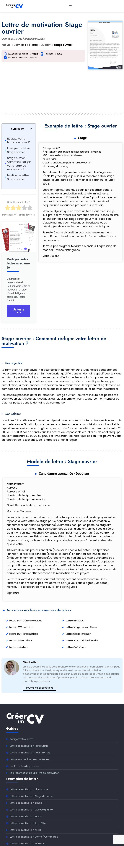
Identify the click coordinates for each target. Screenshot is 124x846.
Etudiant (46, 45)
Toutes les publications (39, 687)
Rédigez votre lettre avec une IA (18, 140)
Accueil (6, 45)
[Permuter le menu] (70, 6)
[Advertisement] (43, 86)
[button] (31, 128)
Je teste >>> (18, 311)
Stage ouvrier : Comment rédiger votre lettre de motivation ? (19, 163)
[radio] (7, 208)
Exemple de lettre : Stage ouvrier (19, 150)
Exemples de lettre (26, 45)
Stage (33, 57)
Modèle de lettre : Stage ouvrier (18, 177)
